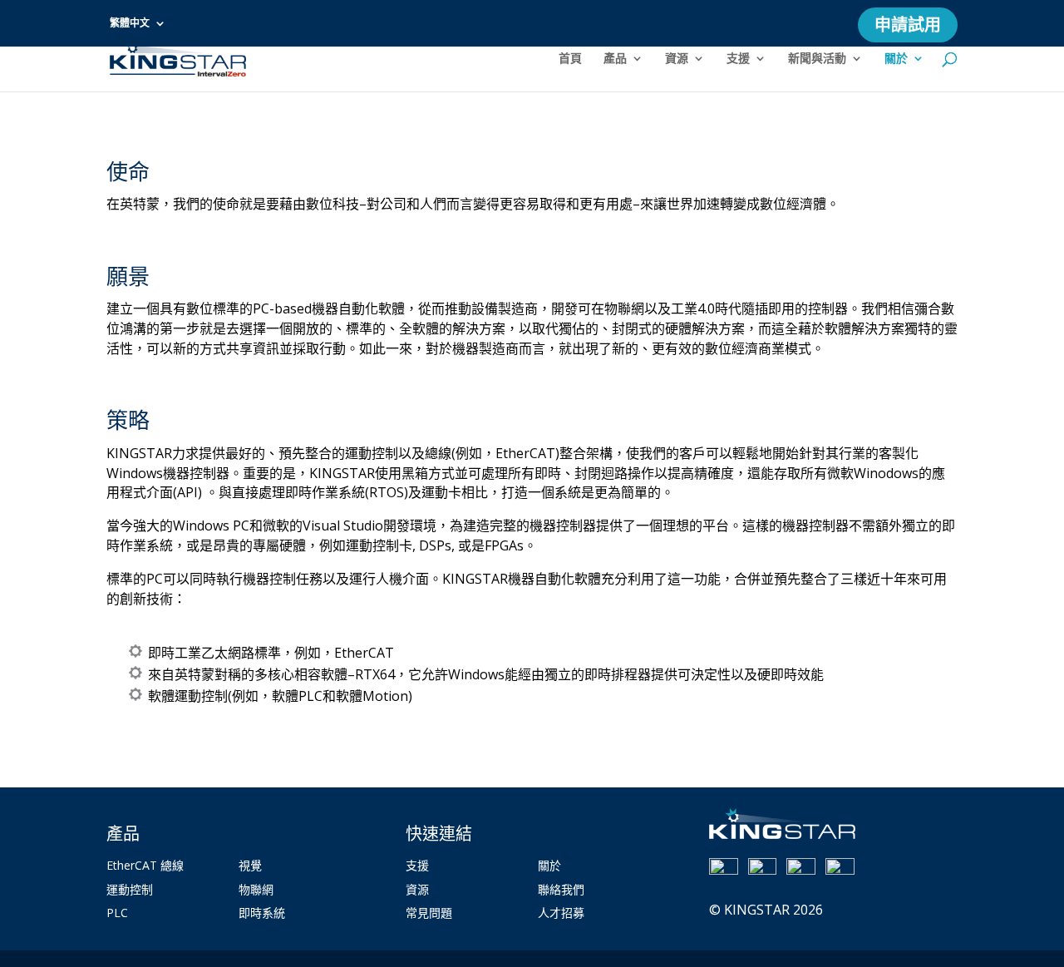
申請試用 (907, 28)
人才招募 (561, 912)
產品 (615, 59)
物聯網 (256, 889)
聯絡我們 (561, 889)
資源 (676, 59)
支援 (738, 59)
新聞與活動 (817, 59)
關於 (896, 59)
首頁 (570, 59)
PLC (117, 912)
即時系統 (262, 912)
